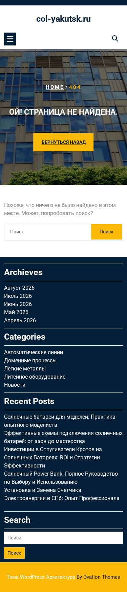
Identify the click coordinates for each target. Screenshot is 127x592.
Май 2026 (16, 312)
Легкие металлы (25, 368)
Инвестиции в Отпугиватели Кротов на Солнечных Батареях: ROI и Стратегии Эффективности (53, 457)
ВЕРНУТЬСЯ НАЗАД (64, 142)
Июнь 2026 (18, 304)
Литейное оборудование (34, 377)
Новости (14, 385)
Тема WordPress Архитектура (63, 577)
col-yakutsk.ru (63, 19)
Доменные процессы (30, 360)
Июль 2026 (18, 296)
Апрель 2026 (20, 320)
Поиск (106, 231)
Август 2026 (19, 288)
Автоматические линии (33, 352)
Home (55, 87)
